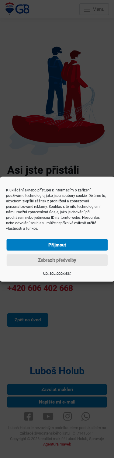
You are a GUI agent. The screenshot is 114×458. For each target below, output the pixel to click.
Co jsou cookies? (57, 273)
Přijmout (57, 244)
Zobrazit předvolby (57, 260)
